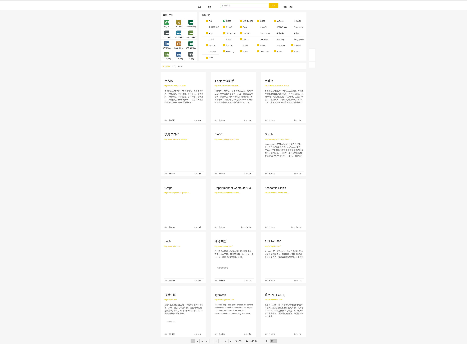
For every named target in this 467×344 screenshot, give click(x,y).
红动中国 (220, 241)
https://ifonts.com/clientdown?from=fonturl (228, 85)
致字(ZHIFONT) (275, 294)
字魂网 (269, 81)
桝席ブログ (171, 134)
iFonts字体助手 (224, 81)
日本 (199, 174)
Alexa (180, 66)
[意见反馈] (312, 65)
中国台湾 (248, 227)
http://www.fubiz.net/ (172, 246)
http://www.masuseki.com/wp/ (175, 139)
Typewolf (220, 294)
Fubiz (167, 241)
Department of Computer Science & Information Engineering (253, 187)
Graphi (269, 134)
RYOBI (219, 134)
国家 (209, 7)
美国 (199, 281)
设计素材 (222, 281)
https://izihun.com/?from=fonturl (277, 85)
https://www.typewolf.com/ (224, 299)
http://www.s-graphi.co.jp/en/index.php (177, 192)
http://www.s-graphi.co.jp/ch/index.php (278, 139)
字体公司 (272, 120)
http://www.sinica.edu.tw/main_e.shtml (278, 192)
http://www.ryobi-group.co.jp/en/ (227, 139)
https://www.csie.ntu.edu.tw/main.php (228, 192)
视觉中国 (170, 294)
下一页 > (238, 341)
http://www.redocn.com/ (224, 246)
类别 (199, 7)
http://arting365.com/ (273, 246)
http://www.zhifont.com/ (273, 299)
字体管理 (222, 120)
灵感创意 (272, 281)
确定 (273, 341)
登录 (285, 7)
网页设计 (172, 281)
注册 (291, 7)
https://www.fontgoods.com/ (175, 85)
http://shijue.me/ (170, 299)
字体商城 (172, 120)
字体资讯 (222, 334)
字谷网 (168, 81)
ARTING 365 (273, 241)
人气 (174, 66)
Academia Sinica (275, 187)
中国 (199, 120)
